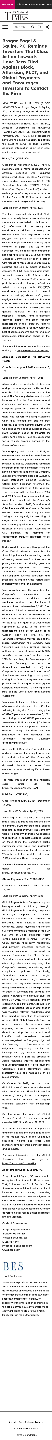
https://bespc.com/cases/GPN (19, 1163)
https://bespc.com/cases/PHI (19, 872)
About (12, 1422)
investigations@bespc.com (17, 1245)
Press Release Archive (31, 1422)
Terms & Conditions (26, 1434)
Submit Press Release (26, 1428)
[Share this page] (48, 27)
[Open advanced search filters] (39, 27)
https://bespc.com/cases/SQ (33, 350)
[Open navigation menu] (5, 27)
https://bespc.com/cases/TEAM (20, 788)
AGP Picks (7, 4)
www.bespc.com (30, 1208)
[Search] (32, 27)
